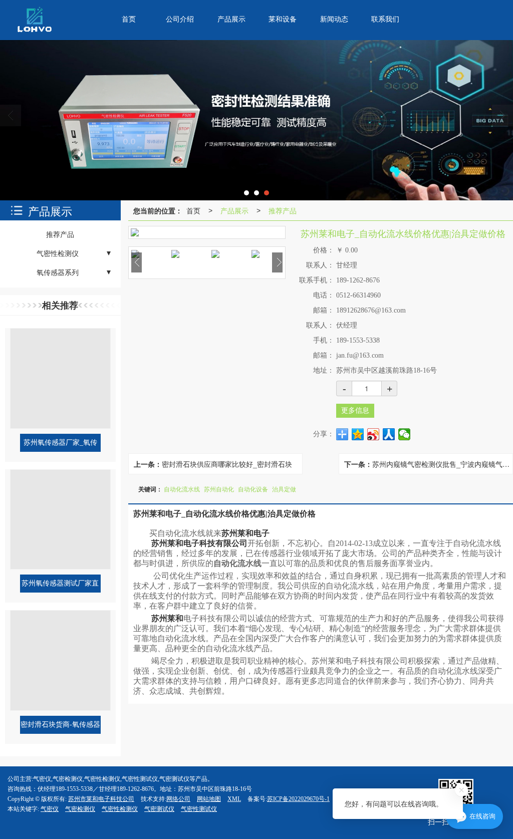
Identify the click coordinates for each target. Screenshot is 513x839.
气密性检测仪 (120, 808)
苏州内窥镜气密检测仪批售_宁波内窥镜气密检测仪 (442, 464)
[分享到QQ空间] (358, 434)
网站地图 (209, 798)
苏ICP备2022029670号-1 (298, 798)
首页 (193, 210)
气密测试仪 (159, 808)
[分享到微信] (404, 434)
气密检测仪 (80, 808)
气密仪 (50, 808)
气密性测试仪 (199, 808)
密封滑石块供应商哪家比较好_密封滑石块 (227, 464)
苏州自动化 (219, 488)
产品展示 (234, 210)
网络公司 (178, 798)
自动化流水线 (182, 488)
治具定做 (284, 488)
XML (234, 798)
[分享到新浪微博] (373, 434)
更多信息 (355, 410)
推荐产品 (283, 210)
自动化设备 (253, 488)
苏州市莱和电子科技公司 (101, 798)
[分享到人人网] (389, 434)
